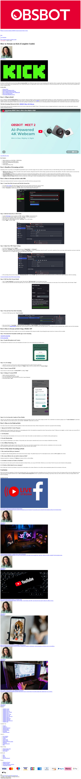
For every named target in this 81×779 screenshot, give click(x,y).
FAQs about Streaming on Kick (9, 94)
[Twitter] (16, 775)
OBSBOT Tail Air (6, 711)
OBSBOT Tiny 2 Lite (7, 714)
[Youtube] (12, 775)
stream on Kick (13, 326)
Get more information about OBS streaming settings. (10, 276)
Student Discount (6, 732)
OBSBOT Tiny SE (6, 715)
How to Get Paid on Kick (7, 93)
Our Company (5, 736)
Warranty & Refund (6, 727)
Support (20, 30)
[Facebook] (4, 775)
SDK (4, 756)
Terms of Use (5, 739)
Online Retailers (6, 749)
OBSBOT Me (5, 721)
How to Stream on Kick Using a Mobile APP (11, 92)
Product (2, 30)
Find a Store (5, 750)
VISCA (4, 757)
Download (5, 731)
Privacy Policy (5, 740)
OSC (4, 754)
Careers (4, 738)
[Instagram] (8, 775)
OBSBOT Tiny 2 (6, 713)
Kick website (9, 185)
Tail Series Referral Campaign (8, 764)
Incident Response (6, 743)
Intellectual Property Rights (8, 741)
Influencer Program (6, 762)
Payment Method (6, 730)
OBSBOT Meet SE (6, 719)
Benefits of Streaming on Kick (8, 90)
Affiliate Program (6, 763)
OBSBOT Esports (15, 30)
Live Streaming (3, 37)
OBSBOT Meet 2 (6, 717)
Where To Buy (25, 30)
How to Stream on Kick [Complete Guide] (8, 39)
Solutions (10, 30)
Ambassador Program (7, 765)
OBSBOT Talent (6, 708)
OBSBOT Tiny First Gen (7, 716)
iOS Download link (4, 337)
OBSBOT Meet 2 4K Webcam (27, 104)
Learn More (2, 155)
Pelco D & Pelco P (6, 758)
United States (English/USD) (6, 777)
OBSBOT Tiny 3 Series (7, 712)
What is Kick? (5, 89)
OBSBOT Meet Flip (7, 718)
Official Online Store (7, 748)
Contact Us (5, 726)
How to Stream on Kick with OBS (9, 91)
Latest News (5, 737)
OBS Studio (8, 215)
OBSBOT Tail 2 (6, 710)
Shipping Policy (6, 728)
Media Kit (5, 742)
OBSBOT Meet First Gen (8, 720)
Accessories (6, 30)
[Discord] (1, 775)
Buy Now (7, 155)
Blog (1, 35)
